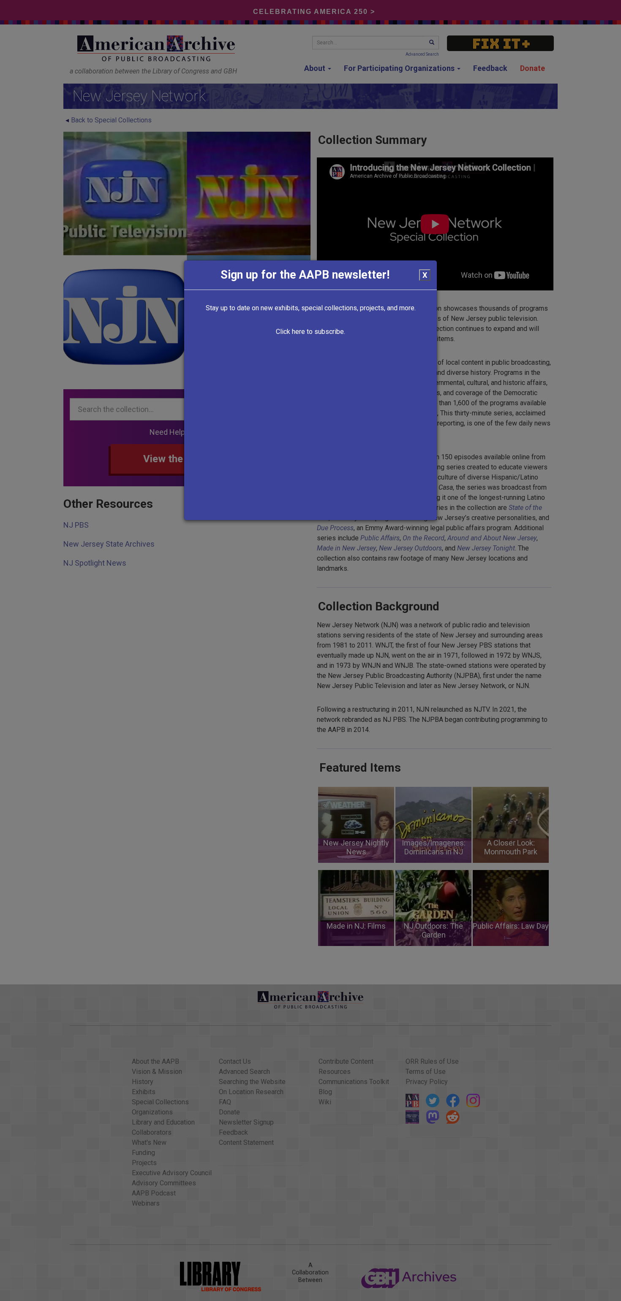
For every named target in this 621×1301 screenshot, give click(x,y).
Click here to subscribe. (310, 332)
